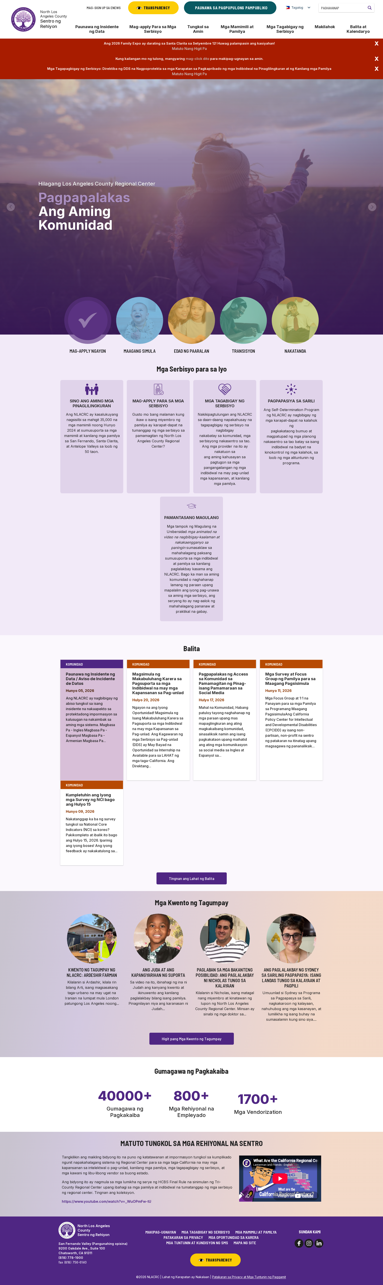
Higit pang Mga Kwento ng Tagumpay (191, 1038)
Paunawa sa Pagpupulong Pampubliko (231, 7)
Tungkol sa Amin (198, 29)
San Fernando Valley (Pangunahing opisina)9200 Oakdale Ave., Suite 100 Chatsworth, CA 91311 (93, 1248)
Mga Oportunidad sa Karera (234, 1237)
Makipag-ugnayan (160, 1232)
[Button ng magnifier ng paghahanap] (369, 7)
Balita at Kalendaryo (358, 29)
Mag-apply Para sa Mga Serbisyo (152, 29)
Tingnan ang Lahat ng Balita (191, 878)
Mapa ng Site (245, 1242)
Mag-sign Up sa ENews (104, 8)
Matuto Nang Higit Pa (189, 48)
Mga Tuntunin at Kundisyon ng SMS (197, 1242)
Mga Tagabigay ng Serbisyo (285, 29)
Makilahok (325, 26)
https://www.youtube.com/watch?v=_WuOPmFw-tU (106, 1201)
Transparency (157, 7)
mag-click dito (197, 59)
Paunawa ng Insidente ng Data (97, 29)
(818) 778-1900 (71, 1258)
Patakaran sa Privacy (183, 1237)
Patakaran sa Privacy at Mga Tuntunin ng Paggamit (249, 1277)
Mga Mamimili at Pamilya (237, 29)
